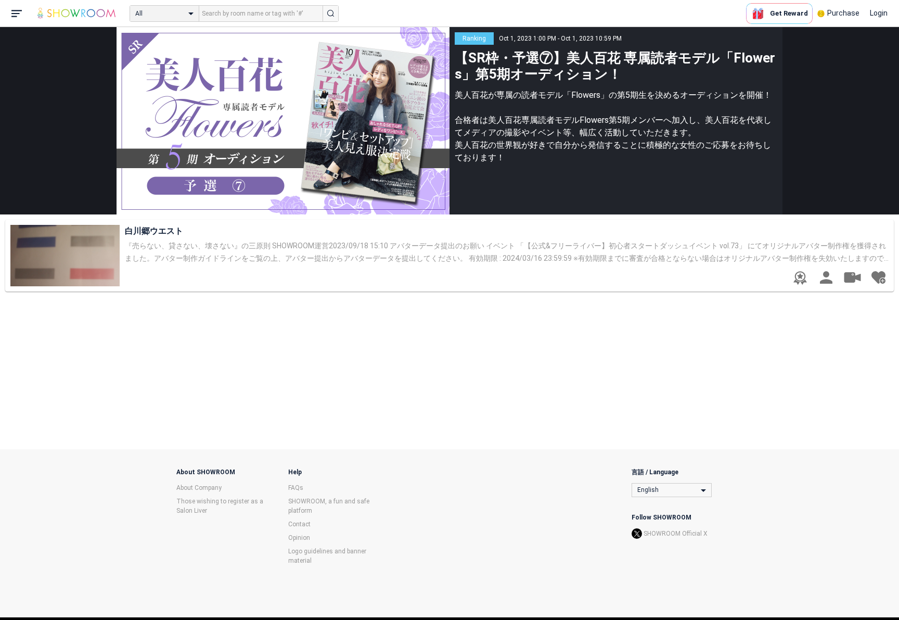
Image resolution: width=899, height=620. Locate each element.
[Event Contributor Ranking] (800, 278)
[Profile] (826, 277)
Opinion (299, 537)
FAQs (295, 487)
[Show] (852, 277)
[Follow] (878, 277)
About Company (199, 487)
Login (879, 13)
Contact (299, 524)
